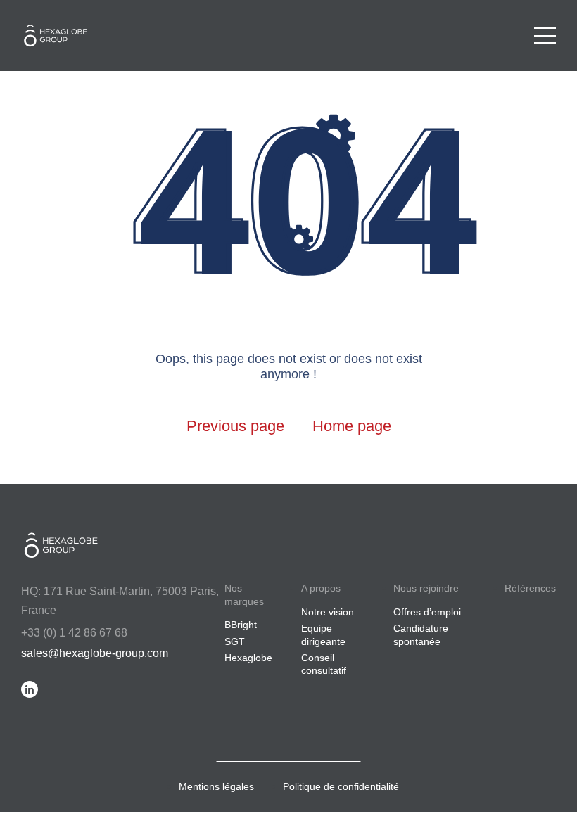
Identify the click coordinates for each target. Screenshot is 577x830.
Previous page (235, 426)
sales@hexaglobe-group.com (94, 653)
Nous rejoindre (426, 588)
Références (530, 588)
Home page (351, 426)
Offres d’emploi (427, 612)
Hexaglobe (248, 657)
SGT (234, 641)
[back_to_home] (60, 35)
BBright (240, 624)
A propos (321, 588)
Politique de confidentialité (341, 786)
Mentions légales (216, 786)
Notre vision (327, 612)
